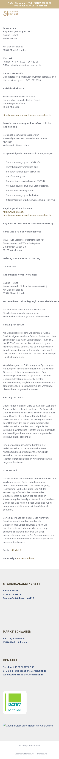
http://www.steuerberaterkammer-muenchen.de (27, 115)
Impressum (42, 754)
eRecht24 (16, 550)
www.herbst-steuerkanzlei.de (26, 674)
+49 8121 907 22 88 (23, 667)
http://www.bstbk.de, (13, 212)
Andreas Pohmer (26, 558)
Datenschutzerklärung (24, 754)
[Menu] (53, 13)
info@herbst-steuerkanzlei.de (28, 671)
